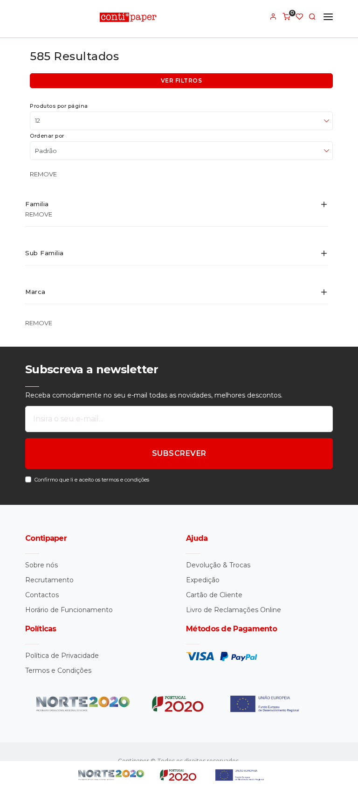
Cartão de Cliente (214, 595)
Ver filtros (181, 80)
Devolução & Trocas (218, 565)
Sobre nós (41, 565)
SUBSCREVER (179, 453)
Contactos (42, 595)
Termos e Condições (58, 670)
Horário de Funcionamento (69, 610)
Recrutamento (49, 580)
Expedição (203, 580)
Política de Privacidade (62, 655)
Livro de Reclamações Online (233, 610)
